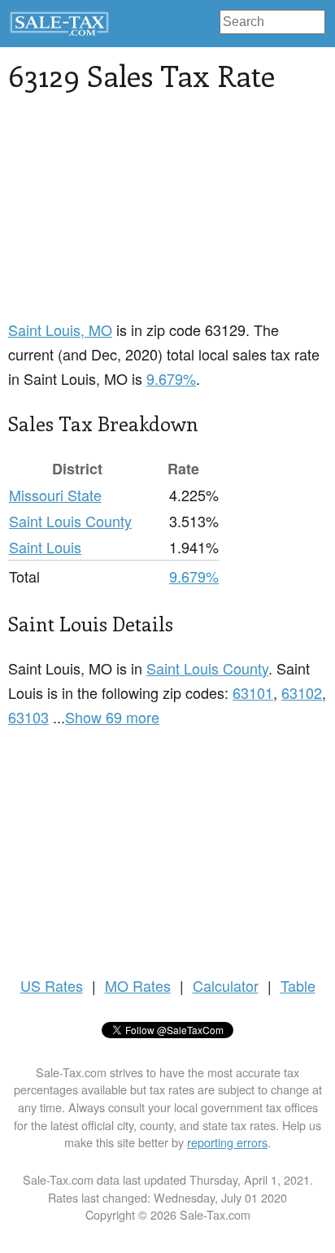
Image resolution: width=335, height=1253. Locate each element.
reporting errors (227, 1141)
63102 (301, 692)
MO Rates (138, 985)
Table (298, 985)
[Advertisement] (167, 215)
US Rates (51, 985)
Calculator (226, 985)
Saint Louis (45, 546)
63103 (28, 716)
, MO (60, 329)
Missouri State (55, 494)
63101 (253, 692)
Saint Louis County (70, 520)
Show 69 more (112, 716)
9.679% (171, 378)
